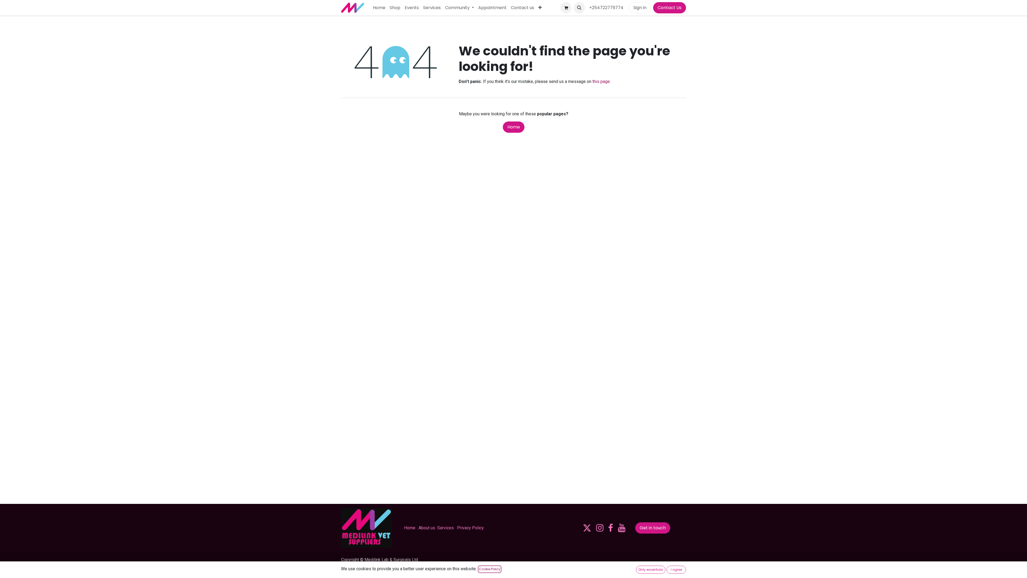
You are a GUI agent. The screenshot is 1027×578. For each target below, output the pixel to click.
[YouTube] (621, 528)
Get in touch (653, 528)
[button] (579, 7)
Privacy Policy (470, 527)
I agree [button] (676, 569)
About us (427, 527)
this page (601, 81)
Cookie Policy (489, 569)
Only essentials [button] (650, 569)
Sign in (639, 8)
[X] (587, 528)
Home (513, 127)
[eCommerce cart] (566, 7)
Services (445, 527)
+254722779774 (606, 8)
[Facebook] (610, 528)
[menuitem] (379, 7)
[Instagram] (599, 528)
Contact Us (669, 8)
